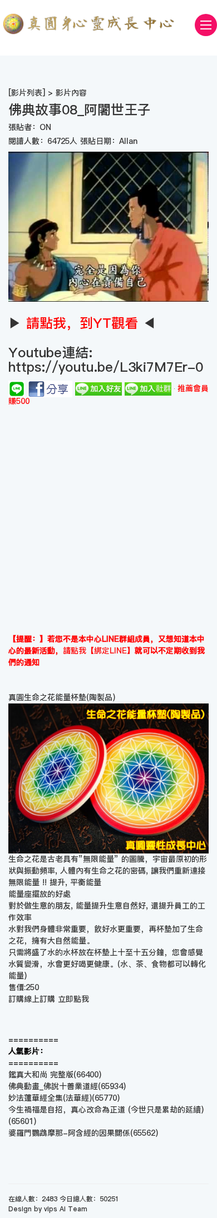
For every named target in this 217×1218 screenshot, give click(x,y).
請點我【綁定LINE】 (99, 650)
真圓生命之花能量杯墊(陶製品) (61, 697)
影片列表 (26, 92)
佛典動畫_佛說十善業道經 (53, 1086)
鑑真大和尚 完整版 (40, 1074)
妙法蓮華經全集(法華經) (50, 1098)
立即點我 (72, 999)
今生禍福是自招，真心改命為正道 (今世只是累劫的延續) (106, 1109)
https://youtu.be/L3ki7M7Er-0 (105, 367)
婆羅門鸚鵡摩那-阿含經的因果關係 (69, 1133)
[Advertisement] (108, 519)
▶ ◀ (82, 323)
